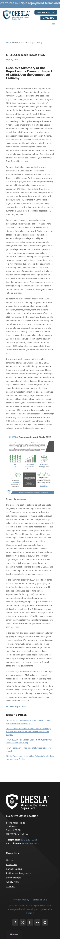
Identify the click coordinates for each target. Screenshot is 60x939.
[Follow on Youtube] (37, 922)
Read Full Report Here (16, 706)
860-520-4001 (28, 839)
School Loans (14, 868)
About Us (11, 864)
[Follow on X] (23, 922)
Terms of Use (39, 899)
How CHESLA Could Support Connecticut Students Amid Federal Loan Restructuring (29, 741)
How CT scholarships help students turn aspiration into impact (28, 749)
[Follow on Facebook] (15, 922)
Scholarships (13, 877)
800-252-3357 (30, 843)
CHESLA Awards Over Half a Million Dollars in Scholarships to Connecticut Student (30, 758)
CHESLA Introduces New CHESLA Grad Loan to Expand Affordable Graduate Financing (28, 722)
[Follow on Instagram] (45, 922)
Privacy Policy (21, 899)
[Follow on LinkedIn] (30, 922)
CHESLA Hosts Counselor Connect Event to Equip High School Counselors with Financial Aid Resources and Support (28, 731)
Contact (10, 886)
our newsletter (45, 12)
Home (8, 42)
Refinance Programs (18, 873)
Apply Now (48, 18)
